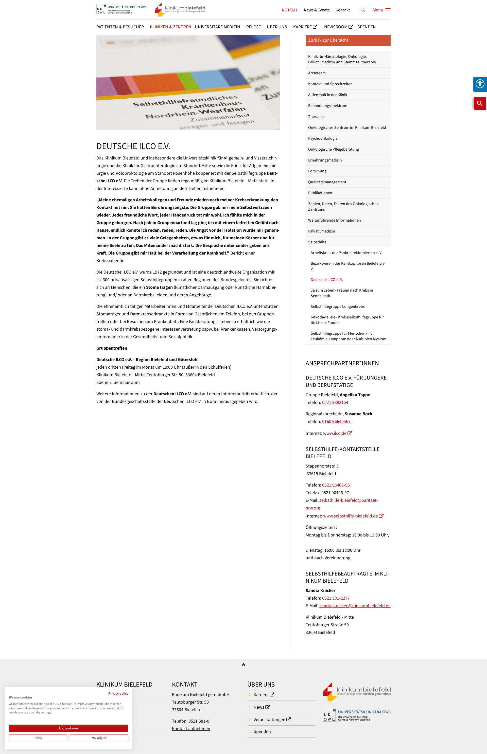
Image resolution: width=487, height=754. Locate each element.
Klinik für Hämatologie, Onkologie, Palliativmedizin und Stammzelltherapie (342, 59)
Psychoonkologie (323, 138)
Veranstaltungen (269, 719)
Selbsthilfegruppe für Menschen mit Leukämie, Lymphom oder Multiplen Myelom (348, 336)
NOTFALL (290, 10)
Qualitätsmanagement (327, 182)
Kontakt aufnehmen (191, 729)
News (259, 707)
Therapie (316, 116)
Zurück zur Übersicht (328, 40)
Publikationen (320, 193)
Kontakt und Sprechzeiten (330, 84)
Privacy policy (118, 693)
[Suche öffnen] (480, 103)
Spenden (262, 731)
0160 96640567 (336, 421)
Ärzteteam (317, 73)
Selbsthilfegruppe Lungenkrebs (338, 306)
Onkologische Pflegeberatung (333, 149)
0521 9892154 (335, 402)
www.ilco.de (334, 433)
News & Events (316, 10)
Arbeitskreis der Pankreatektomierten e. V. (346, 253)
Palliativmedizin (321, 231)
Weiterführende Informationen (334, 220)
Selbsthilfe (317, 242)
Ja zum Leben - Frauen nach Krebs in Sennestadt (342, 293)
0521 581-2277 (336, 598)
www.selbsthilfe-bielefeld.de (350, 516)
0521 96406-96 (336, 485)
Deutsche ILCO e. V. (327, 279)
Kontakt (343, 10)
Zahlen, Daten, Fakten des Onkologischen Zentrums (343, 206)
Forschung (317, 171)
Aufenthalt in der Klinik (327, 95)
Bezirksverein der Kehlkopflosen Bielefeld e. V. (348, 266)
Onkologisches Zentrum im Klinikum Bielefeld (347, 127)
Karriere (261, 695)
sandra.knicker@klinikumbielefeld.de (355, 606)
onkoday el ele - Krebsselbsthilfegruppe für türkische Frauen (347, 320)
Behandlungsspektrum (327, 106)
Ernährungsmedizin (325, 160)
